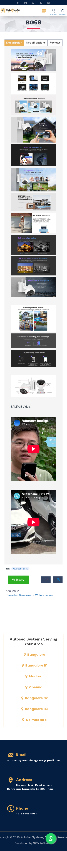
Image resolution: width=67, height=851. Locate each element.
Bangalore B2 (36, 698)
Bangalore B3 (36, 709)
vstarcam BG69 (20, 569)
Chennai (36, 687)
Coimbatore (36, 720)
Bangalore (36, 654)
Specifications (36, 42)
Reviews (55, 42)
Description (14, 42)
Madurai (36, 676)
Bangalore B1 (36, 665)
